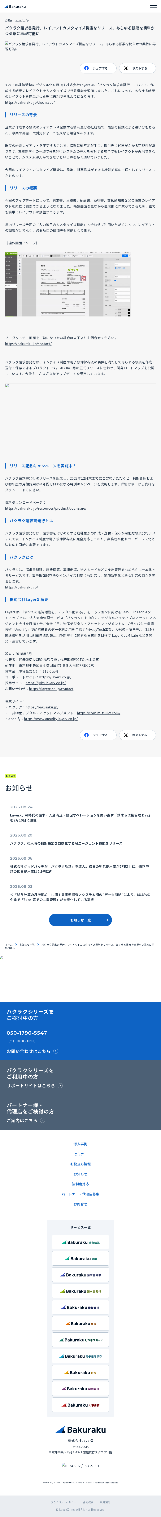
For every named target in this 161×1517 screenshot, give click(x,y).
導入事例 (80, 1143)
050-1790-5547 (27, 1033)
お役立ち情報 (80, 1163)
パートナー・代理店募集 (80, 1193)
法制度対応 (80, 1183)
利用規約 (105, 1502)
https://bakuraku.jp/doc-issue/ (30, 102)
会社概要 (88, 1502)
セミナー (80, 1153)
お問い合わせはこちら (29, 1051)
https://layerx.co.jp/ (55, 676)
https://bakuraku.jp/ (21, 587)
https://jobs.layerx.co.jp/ (46, 682)
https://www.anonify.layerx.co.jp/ (51, 718)
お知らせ (80, 1173)
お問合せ (80, 1203)
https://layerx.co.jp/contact (51, 688)
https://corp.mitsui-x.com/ (98, 712)
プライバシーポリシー (63, 1502)
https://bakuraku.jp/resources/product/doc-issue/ (45, 508)
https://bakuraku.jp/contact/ (28, 343)
